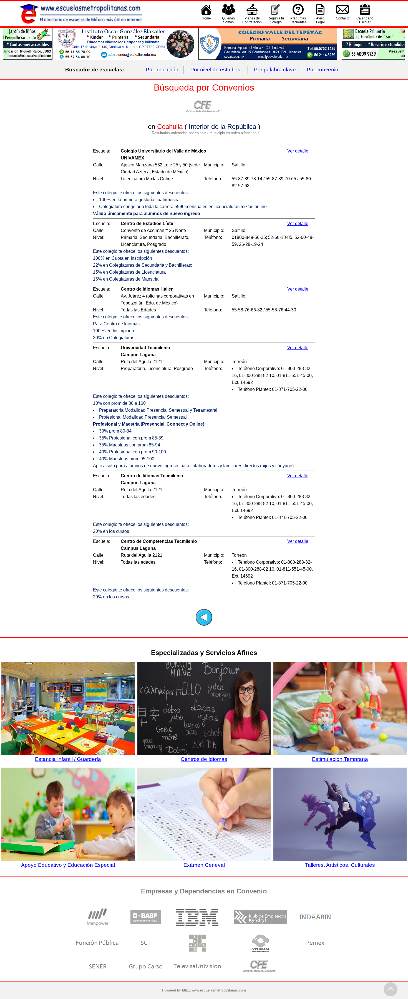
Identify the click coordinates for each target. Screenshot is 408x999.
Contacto (342, 18)
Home (206, 18)
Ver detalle (297, 151)
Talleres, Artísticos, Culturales (340, 865)
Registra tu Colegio (276, 20)
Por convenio (322, 70)
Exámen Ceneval (204, 865)
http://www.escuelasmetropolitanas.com (214, 990)
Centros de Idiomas (204, 759)
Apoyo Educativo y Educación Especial (68, 865)
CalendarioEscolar (364, 20)
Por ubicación (162, 70)
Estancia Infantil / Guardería (68, 759)
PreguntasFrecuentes (297, 20)
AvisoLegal (320, 20)
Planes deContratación (252, 20)
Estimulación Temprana (340, 759)
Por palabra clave (275, 70)
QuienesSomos (228, 20)
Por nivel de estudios (215, 70)
